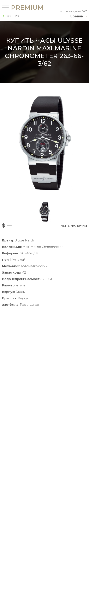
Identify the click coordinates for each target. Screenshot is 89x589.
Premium (22, 7)
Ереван (76, 16)
